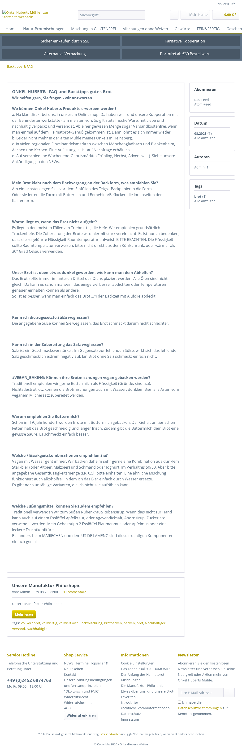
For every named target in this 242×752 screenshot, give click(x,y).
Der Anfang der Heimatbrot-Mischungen (143, 677)
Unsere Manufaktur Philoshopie (46, 585)
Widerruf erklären (81, 715)
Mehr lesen (24, 614)
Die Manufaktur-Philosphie (142, 685)
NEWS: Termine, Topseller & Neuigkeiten (86, 666)
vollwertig (49, 623)
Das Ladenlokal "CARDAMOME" (145, 669)
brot (140, 623)
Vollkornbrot (30, 623)
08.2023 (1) (203, 133)
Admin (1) (201, 167)
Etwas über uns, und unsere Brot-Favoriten (147, 694)
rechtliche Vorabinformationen (145, 708)
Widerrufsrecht (76, 697)
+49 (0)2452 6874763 (29, 680)
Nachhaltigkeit (38, 628)
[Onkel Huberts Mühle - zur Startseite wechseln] (31, 16)
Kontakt (70, 674)
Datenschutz (131, 713)
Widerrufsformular (79, 702)
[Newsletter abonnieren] (229, 692)
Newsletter (129, 702)
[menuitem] (112, 17)
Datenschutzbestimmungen (200, 708)
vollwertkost (68, 623)
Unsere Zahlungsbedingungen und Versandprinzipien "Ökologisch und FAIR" (88, 685)
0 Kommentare (74, 592)
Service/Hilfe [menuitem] (225, 4)
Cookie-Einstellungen (137, 663)
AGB (67, 708)
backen (129, 623)
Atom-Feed (202, 104)
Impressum (130, 719)
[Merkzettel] (174, 15)
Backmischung (90, 623)
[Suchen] (141, 15)
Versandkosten (111, 734)
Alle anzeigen (205, 138)
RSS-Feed (201, 99)
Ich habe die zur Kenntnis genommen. (203, 708)
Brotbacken (113, 623)
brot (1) (200, 196)
